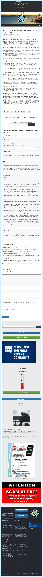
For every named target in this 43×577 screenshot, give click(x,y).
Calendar (19, 5)
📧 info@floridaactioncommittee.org (21, 3)
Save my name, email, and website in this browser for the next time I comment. (18, 302)
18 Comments (11, 34)
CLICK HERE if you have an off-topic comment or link (17, 253)
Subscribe (31, 125)
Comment (4, 273)
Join (18, 9)
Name (3, 289)
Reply (39, 147)
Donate (19, 10)
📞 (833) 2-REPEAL (18, 1)
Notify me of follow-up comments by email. (10, 305)
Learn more (14, 370)
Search (38, 326)
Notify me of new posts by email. (8, 309)
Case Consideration (21, 7)
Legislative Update (21, 4)
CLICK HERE (19, 566)
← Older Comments (6, 135)
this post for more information (28, 267)
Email (3, 296)
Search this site (5, 324)
